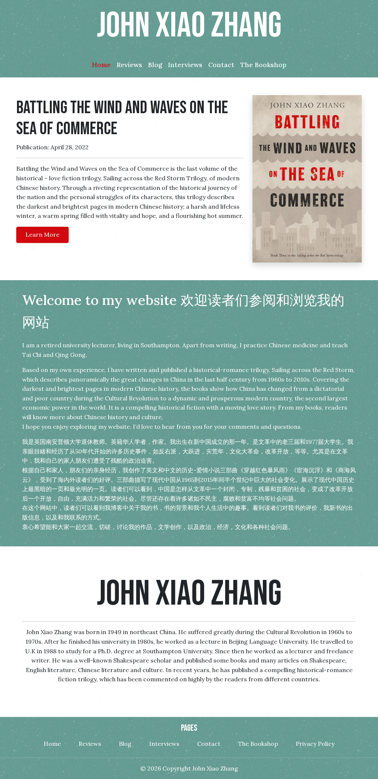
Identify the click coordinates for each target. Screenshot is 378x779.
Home (52, 743)
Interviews (164, 743)
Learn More (42, 234)
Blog (125, 743)
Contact (208, 743)
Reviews (90, 743)
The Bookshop (258, 743)
